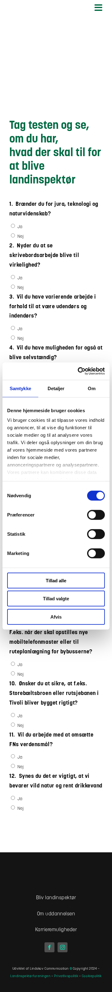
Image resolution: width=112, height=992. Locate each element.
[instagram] (63, 947)
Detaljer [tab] (56, 388)
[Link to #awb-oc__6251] (99, 7)
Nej (20, 236)
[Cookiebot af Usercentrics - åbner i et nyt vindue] (79, 371)
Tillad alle (56, 580)
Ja (20, 227)
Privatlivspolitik (66, 976)
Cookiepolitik (92, 976)
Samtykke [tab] (20, 388)
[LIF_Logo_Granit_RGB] (56, 868)
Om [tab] (92, 388)
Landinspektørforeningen (30, 976)
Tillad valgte (56, 598)
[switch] (96, 515)
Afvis (56, 616)
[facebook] (49, 947)
